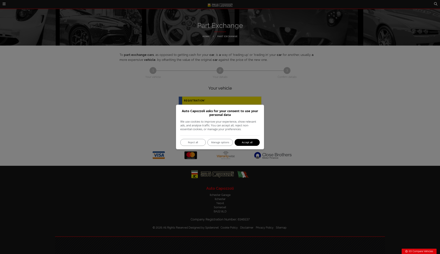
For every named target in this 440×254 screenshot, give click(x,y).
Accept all (247, 142)
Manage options (220, 142)
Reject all (193, 142)
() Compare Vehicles (420, 251)
